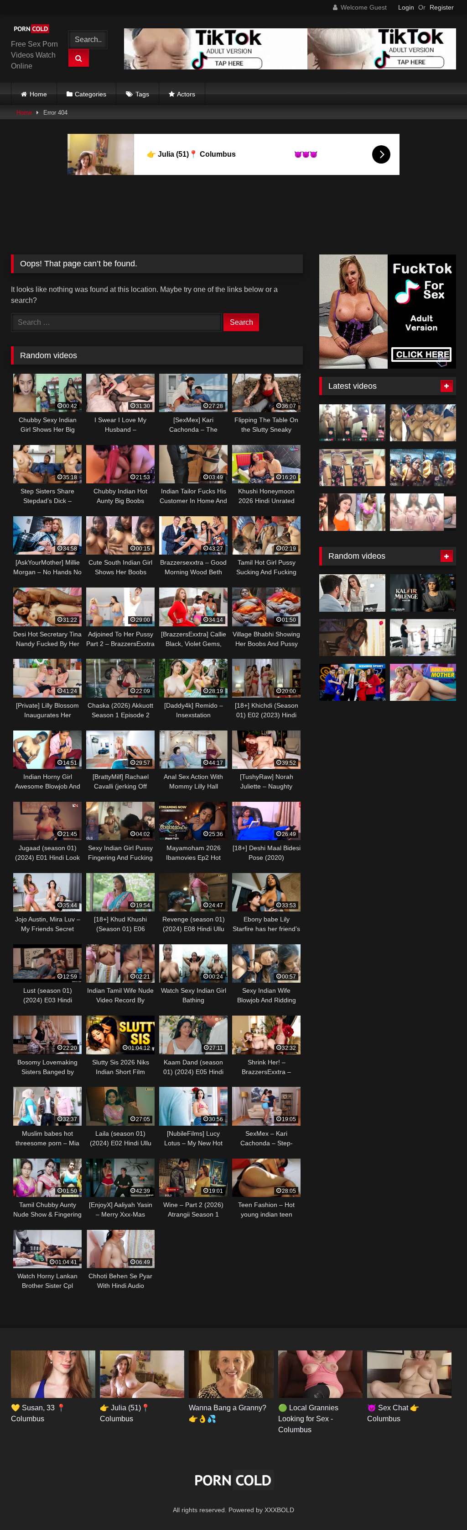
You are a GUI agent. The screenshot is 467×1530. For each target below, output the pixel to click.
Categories (90, 94)
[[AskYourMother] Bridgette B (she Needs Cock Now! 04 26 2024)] (423, 682)
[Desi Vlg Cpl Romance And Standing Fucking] (423, 468)
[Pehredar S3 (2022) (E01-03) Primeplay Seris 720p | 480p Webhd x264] (352, 637)
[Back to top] (439, 1503)
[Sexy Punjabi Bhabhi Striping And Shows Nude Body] (352, 468)
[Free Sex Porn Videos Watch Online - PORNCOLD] (33, 30)
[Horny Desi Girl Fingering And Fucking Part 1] (423, 512)
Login (406, 7)
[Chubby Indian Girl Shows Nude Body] (352, 512)
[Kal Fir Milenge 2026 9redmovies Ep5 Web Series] (423, 593)
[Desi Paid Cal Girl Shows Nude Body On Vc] (352, 423)
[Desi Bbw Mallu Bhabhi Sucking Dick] (423, 423)
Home (38, 94)
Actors (186, 94)
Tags (142, 94)
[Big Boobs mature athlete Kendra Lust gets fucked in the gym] (423, 637)
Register (442, 7)
